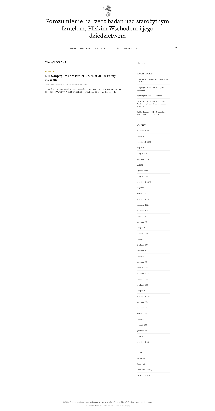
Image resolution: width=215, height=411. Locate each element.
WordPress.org (143, 375)
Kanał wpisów (142, 364)
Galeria (128, 48)
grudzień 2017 (142, 245)
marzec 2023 (142, 193)
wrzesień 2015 (142, 302)
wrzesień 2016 (142, 262)
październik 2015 (143, 296)
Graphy (113, 406)
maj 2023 (140, 188)
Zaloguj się (141, 358)
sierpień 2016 (142, 268)
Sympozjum (50, 72)
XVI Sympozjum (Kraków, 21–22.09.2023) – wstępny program (80, 78)
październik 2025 (144, 142)
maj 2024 (140, 165)
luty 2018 (140, 239)
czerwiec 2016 (142, 273)
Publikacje (99, 48)
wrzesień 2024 (143, 159)
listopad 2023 (142, 176)
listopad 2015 (142, 291)
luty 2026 (140, 136)
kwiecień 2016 (142, 279)
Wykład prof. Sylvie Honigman (149, 95)
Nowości (115, 48)
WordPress (99, 406)
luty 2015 (140, 319)
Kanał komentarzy (144, 369)
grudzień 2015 (142, 285)
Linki (139, 48)
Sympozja (85, 48)
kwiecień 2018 (142, 233)
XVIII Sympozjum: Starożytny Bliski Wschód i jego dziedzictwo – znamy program (152, 103)
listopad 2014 (142, 336)
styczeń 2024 (142, 171)
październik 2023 (144, 182)
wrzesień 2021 (142, 205)
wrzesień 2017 (142, 250)
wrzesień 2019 (143, 222)
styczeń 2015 (142, 325)
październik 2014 (143, 342)
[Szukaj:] (176, 48)
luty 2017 (140, 256)
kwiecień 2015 (142, 308)
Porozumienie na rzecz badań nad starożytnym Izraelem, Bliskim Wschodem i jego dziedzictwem (107, 29)
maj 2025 (140, 148)
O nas (73, 48)
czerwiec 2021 (142, 210)
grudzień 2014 (142, 330)
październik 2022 (144, 199)
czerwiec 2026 (143, 130)
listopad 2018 (142, 228)
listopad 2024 (142, 153)
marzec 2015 (142, 313)
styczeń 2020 (142, 216)
